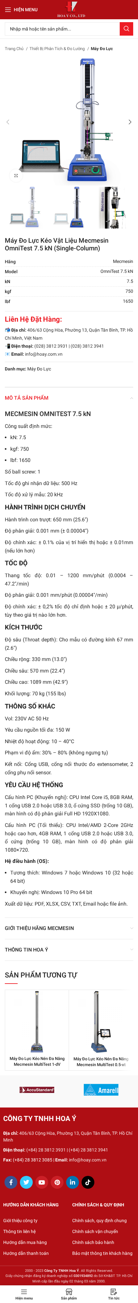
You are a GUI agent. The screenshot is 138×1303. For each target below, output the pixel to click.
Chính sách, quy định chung (99, 1220)
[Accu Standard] (37, 1090)
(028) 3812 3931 (51, 346)
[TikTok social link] (88, 1182)
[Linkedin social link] (72, 1182)
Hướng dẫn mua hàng (25, 1242)
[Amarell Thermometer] (101, 1090)
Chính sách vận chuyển (95, 1231)
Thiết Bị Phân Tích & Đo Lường (58, 48)
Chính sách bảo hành (93, 1242)
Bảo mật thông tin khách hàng (102, 1253)
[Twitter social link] (26, 1182)
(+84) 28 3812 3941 (88, 1149)
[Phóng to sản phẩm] (16, 175)
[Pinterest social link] (57, 1182)
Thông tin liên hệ (19, 1231)
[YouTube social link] (41, 1182)
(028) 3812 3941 (87, 346)
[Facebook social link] (10, 1182)
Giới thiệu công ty (20, 1220)
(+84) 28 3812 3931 (46, 1149)
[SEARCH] (126, 29)
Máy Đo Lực (102, 48)
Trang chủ (14, 48)
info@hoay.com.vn (44, 354)
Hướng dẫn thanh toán (26, 1253)
